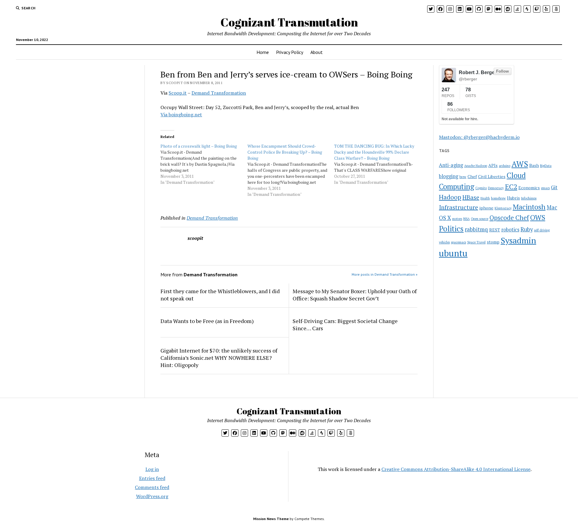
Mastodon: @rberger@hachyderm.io (479, 137)
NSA (466, 219)
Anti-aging (451, 165)
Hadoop (450, 197)
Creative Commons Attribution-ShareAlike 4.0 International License (455, 469)
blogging (448, 176)
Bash (534, 165)
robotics (510, 229)
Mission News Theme (271, 518)
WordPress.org (152, 496)
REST (494, 230)
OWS (537, 217)
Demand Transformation (218, 92)
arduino (504, 166)
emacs (545, 188)
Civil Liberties (491, 176)
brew (462, 177)
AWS (519, 164)
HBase (470, 197)
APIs (493, 165)
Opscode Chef (509, 217)
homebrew (498, 198)
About (316, 52)
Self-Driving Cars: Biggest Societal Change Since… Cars (345, 324)
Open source (479, 219)
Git (554, 187)
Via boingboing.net (181, 114)
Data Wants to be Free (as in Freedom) (207, 321)
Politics (451, 229)
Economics (529, 187)
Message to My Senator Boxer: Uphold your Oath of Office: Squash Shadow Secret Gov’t (355, 294)
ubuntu (453, 253)
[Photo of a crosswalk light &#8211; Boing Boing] (203, 164)
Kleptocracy (503, 208)
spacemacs (458, 242)
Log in (152, 469)
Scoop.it (178, 92)
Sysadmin (518, 240)
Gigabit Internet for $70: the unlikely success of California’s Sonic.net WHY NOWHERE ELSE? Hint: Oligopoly (218, 358)
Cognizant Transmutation (289, 22)
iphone (486, 208)
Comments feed (152, 487)
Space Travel (476, 242)
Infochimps (528, 198)
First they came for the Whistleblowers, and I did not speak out (220, 294)
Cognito (481, 188)
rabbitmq (476, 229)
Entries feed (152, 478)
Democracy (496, 188)
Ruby (527, 229)
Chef (472, 176)
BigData (546, 166)
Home (262, 52)
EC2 (511, 186)
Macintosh (529, 207)
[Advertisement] (55, 102)
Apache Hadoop (475, 166)
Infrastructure (458, 207)
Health (485, 198)
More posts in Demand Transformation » (385, 274)
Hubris (513, 198)
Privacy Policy (289, 52)
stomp (493, 242)
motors (457, 219)
